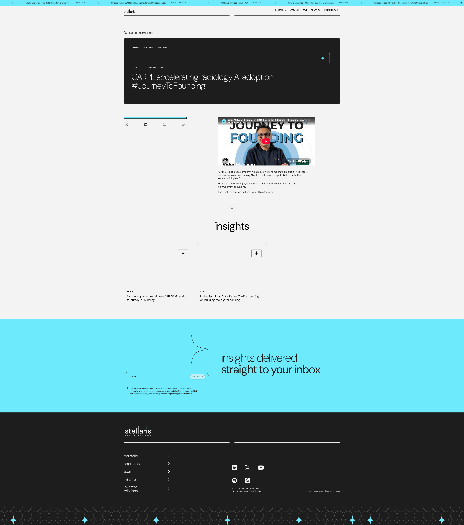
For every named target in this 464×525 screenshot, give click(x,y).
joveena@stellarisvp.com (181, 394)
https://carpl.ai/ (265, 192)
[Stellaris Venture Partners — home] (129, 11)
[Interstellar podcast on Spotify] (234, 480)
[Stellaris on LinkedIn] (234, 467)
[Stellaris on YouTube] (261, 467)
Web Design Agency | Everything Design (324, 491)
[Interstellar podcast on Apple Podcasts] (247, 480)
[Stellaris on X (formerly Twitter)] (247, 467)
